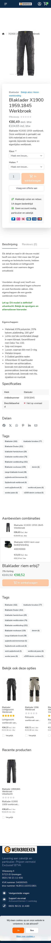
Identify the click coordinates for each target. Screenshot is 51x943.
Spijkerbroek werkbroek (16, 482)
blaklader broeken (33, 441)
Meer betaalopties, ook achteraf (26, 14)
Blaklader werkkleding (16, 462)
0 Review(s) (14, 117)
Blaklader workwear (15, 467)
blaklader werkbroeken (16, 457)
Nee (32, 930)
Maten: (13, 162)
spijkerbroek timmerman (16, 477)
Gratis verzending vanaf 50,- (7, 14)
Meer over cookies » (25, 936)
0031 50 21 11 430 (12, 877)
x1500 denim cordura (33, 493)
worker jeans (11, 493)
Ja (18, 930)
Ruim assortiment (37, 13)
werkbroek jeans (36, 487)
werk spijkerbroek (13, 487)
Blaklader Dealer (14, 446)
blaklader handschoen (16, 451)
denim (36, 467)
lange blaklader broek (15, 472)
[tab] (29, 245)
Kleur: (12, 151)
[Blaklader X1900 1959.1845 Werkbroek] (8, 527)
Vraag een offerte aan (26, 188)
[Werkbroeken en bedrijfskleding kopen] (25, 4)
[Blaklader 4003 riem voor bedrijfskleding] (8, 544)
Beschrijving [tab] (9, 244)
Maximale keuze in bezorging (16, 17)
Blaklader (14, 92)
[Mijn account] (39, 4)
